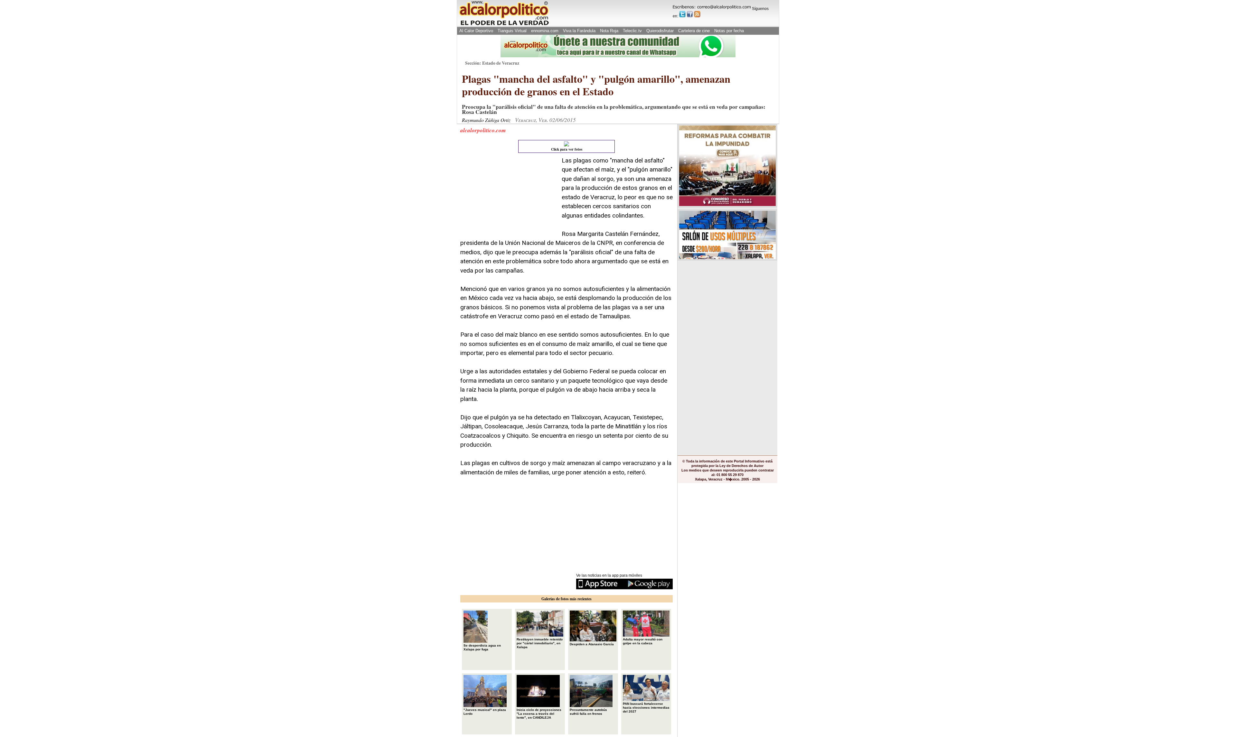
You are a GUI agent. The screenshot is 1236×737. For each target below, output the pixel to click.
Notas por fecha (729, 30)
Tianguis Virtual (512, 30)
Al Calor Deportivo (476, 30)
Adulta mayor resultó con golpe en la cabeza (642, 641)
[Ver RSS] (697, 14)
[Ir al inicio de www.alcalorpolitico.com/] (503, 24)
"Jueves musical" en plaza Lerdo (485, 711)
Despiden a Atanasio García (592, 644)
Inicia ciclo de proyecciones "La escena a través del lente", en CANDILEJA (539, 713)
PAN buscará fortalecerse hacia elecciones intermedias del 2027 (646, 707)
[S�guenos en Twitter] (682, 14)
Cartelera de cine (694, 30)
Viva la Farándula (579, 30)
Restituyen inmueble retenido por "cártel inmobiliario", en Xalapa (540, 643)
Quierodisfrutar (660, 30)
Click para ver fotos (566, 149)
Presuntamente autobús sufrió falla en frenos (588, 711)
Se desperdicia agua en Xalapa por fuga (482, 647)
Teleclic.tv (632, 30)
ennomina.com (544, 30)
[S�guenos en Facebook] (690, 14)
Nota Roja (609, 30)
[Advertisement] (508, 196)
